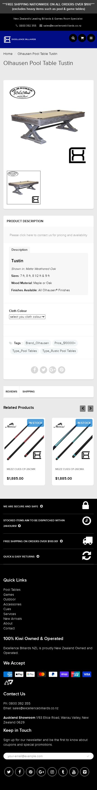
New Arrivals (12, 619)
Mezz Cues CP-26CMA (69, 469)
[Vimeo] (84, 771)
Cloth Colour (18, 311)
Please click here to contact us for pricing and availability (48, 235)
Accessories (12, 604)
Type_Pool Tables (24, 351)
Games (8, 595)
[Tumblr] (62, 771)
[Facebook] (19, 771)
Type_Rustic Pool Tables (59, 351)
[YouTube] (73, 771)
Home (8, 54)
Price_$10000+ (65, 343)
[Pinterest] (30, 771)
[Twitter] (8, 771)
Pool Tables (12, 590)
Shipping (29, 391)
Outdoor (9, 599)
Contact (9, 628)
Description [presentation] (20, 249)
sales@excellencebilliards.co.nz (62, 25)
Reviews (11, 391)
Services (9, 614)
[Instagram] (52, 771)
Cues (7, 609)
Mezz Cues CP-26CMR (21, 469)
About (7, 623)
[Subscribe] (88, 756)
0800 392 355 (27, 25)
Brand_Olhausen (37, 343)
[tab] (19, 249)
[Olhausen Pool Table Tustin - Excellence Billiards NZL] (48, 126)
